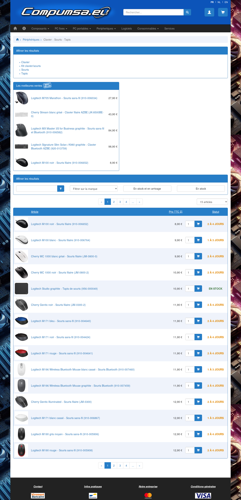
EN (226, 2)
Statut (215, 212)
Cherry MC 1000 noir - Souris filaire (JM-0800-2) (60, 272)
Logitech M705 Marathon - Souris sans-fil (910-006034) (64, 98)
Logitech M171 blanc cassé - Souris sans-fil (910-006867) (65, 418)
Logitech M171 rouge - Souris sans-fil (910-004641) (62, 353)
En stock (201, 188)
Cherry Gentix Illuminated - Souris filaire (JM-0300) (61, 402)
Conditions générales (203, 486)
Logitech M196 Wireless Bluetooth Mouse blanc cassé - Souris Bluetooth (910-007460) (83, 369)
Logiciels (126, 28)
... (133, 202)
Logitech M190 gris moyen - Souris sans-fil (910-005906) (65, 434)
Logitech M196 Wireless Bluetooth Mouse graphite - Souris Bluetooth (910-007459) (80, 385)
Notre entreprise (148, 486)
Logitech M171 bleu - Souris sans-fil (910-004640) (61, 321)
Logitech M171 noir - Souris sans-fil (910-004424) (60, 337)
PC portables (81, 28)
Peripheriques (105, 28)
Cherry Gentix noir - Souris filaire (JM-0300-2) (58, 305)
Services (169, 28)
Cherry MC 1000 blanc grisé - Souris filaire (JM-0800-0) (64, 256)
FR (212, 2)
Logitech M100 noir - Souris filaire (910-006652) (59, 162)
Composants (39, 28)
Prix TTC (174, 212)
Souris (25, 69)
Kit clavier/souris (31, 66)
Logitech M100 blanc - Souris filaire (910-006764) (60, 240)
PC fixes (60, 28)
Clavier (25, 62)
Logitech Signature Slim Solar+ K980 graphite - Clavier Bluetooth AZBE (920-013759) (63, 146)
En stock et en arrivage (147, 188)
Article (34, 212)
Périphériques (31, 39)
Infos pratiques (93, 486)
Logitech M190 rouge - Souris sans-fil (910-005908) (62, 450)
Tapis (24, 73)
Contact (38, 486)
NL (219, 2)
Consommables (147, 28)
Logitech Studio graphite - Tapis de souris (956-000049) (64, 288)
